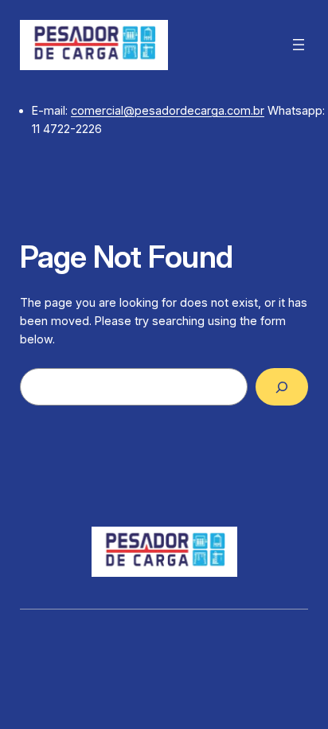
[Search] (282, 387)
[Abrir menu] (298, 44)
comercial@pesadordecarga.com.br (167, 110)
